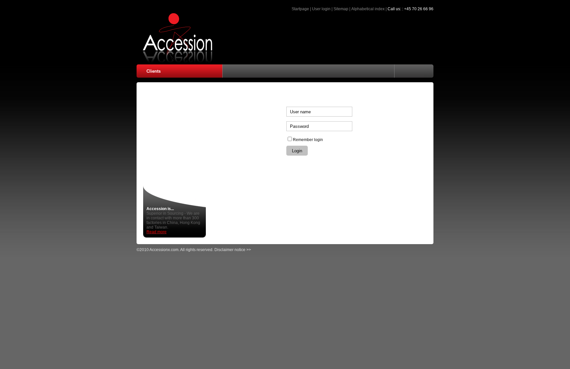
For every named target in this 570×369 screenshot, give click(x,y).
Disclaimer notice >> (232, 249)
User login (321, 9)
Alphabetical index (368, 9)
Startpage (300, 9)
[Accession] (174, 62)
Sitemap (340, 9)
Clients (153, 71)
